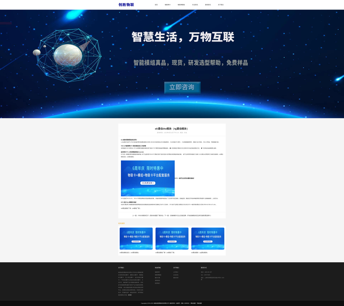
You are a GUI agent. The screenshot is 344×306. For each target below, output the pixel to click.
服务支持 (175, 277)
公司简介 (175, 272)
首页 (156, 4)
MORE (130, 295)
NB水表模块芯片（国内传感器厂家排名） (151, 215)
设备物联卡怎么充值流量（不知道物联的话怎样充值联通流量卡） (191, 215)
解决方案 (157, 277)
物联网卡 (168, 4)
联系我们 (157, 283)
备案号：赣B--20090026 (182, 303)
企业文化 (175, 275)
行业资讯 (195, 4)
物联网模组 (181, 4)
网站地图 (193, 303)
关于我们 (221, 4)
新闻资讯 (208, 4)
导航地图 (199, 303)
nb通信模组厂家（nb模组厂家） (131, 208)
